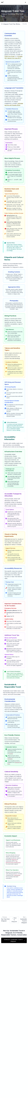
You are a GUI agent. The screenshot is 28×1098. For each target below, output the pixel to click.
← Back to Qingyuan (14, 919)
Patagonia (14, 859)
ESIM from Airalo (9, 56)
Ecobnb (11, 753)
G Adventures (17, 875)
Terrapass (9, 758)
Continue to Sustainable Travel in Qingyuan (13, 940)
